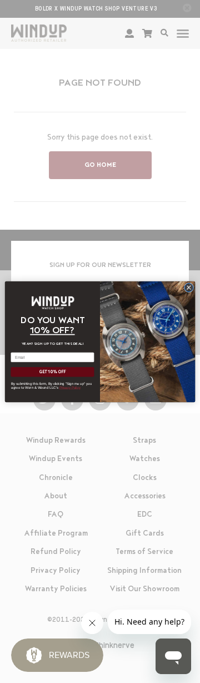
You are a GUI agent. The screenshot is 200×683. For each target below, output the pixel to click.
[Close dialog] (188, 287)
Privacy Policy (70, 387)
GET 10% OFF (52, 371)
